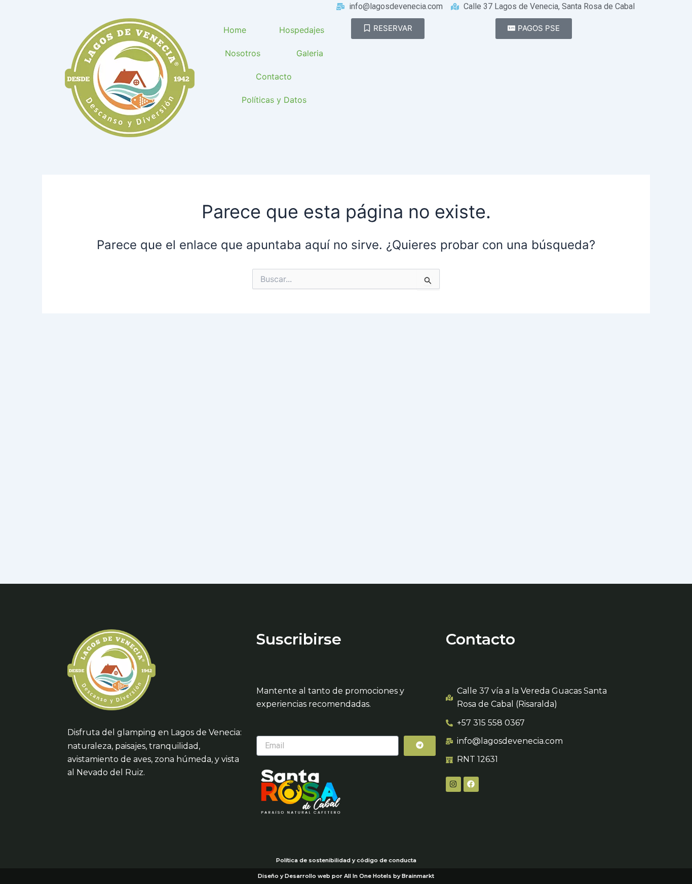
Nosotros (242, 53)
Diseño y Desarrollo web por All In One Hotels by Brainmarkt (346, 875)
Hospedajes (301, 30)
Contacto (274, 76)
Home (234, 30)
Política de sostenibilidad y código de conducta (346, 860)
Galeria (309, 53)
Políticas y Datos (274, 100)
